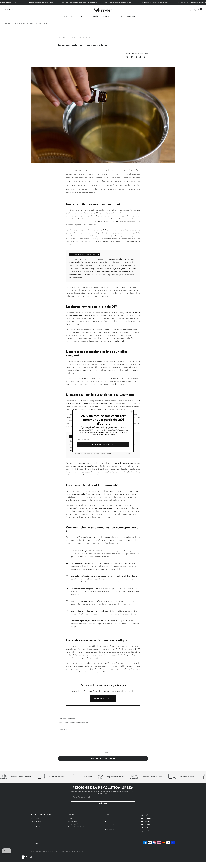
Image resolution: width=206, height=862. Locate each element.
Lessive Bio (34, 824)
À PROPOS (108, 16)
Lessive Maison (35, 826)
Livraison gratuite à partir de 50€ (103, 2)
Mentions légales (73, 821)
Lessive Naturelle (36, 821)
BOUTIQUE (68, 16)
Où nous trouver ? (110, 824)
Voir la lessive (103, 698)
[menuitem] (69, 16)
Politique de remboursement (76, 826)
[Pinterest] (136, 57)
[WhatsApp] (140, 57)
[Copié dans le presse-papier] (145, 57)
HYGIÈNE (95, 16)
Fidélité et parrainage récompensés (24, 2)
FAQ (106, 821)
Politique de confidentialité (75, 824)
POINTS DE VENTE (134, 16)
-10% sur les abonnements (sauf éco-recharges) (64, 2)
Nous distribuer (109, 829)
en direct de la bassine (18, 23)
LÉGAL (71, 815)
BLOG (119, 16)
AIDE (107, 815)
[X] (132, 57)
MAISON (82, 16)
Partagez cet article (137, 53)
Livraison (107, 826)
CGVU (70, 819)
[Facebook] (127, 57)
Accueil (7, 23)
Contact (107, 819)
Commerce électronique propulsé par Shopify (69, 851)
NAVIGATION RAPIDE (41, 815)
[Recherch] (195, 10)
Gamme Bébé (35, 819)
